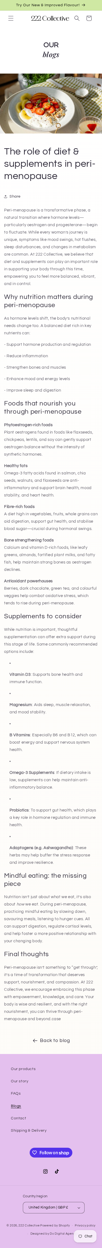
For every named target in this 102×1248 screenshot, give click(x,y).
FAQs (16, 1093)
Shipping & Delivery (29, 1130)
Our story (19, 1081)
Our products (23, 1069)
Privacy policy (85, 1225)
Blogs (16, 1106)
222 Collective (28, 1225)
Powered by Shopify (55, 1225)
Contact (18, 1118)
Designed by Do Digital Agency (53, 1233)
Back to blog (55, 1040)
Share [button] (15, 196)
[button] (11, 18)
